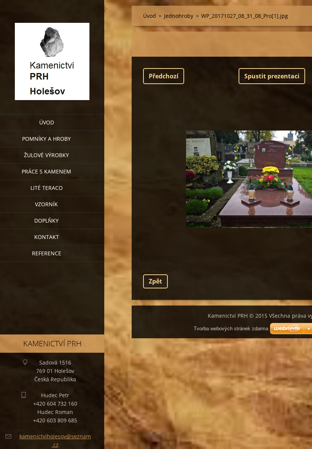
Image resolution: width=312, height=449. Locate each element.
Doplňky (46, 220)
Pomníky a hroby (46, 138)
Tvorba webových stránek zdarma (231, 328)
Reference (46, 253)
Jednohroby (178, 15)
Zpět (155, 281)
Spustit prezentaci (271, 76)
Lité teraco (46, 187)
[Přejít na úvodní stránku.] (52, 52)
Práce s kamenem (46, 171)
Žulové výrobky (46, 155)
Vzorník (46, 204)
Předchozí (163, 76)
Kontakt (46, 236)
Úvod (46, 122)
